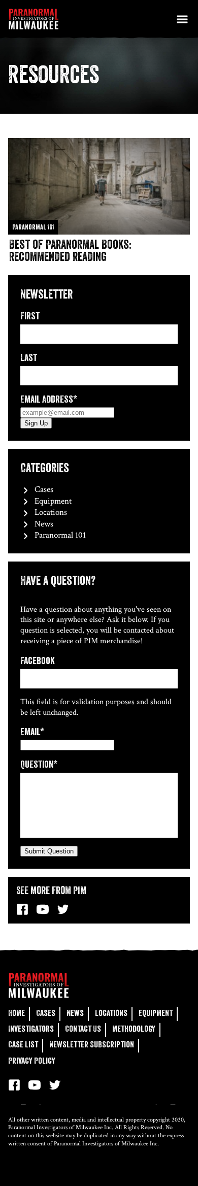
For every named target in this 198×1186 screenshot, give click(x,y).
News (42, 524)
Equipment (52, 501)
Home (16, 1013)
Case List (23, 1044)
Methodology (133, 1029)
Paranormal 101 (59, 535)
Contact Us (83, 1029)
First (30, 316)
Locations (49, 512)
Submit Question (49, 851)
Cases (42, 489)
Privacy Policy (31, 1061)
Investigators (31, 1029)
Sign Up (36, 423)
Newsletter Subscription (91, 1044)
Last (28, 358)
